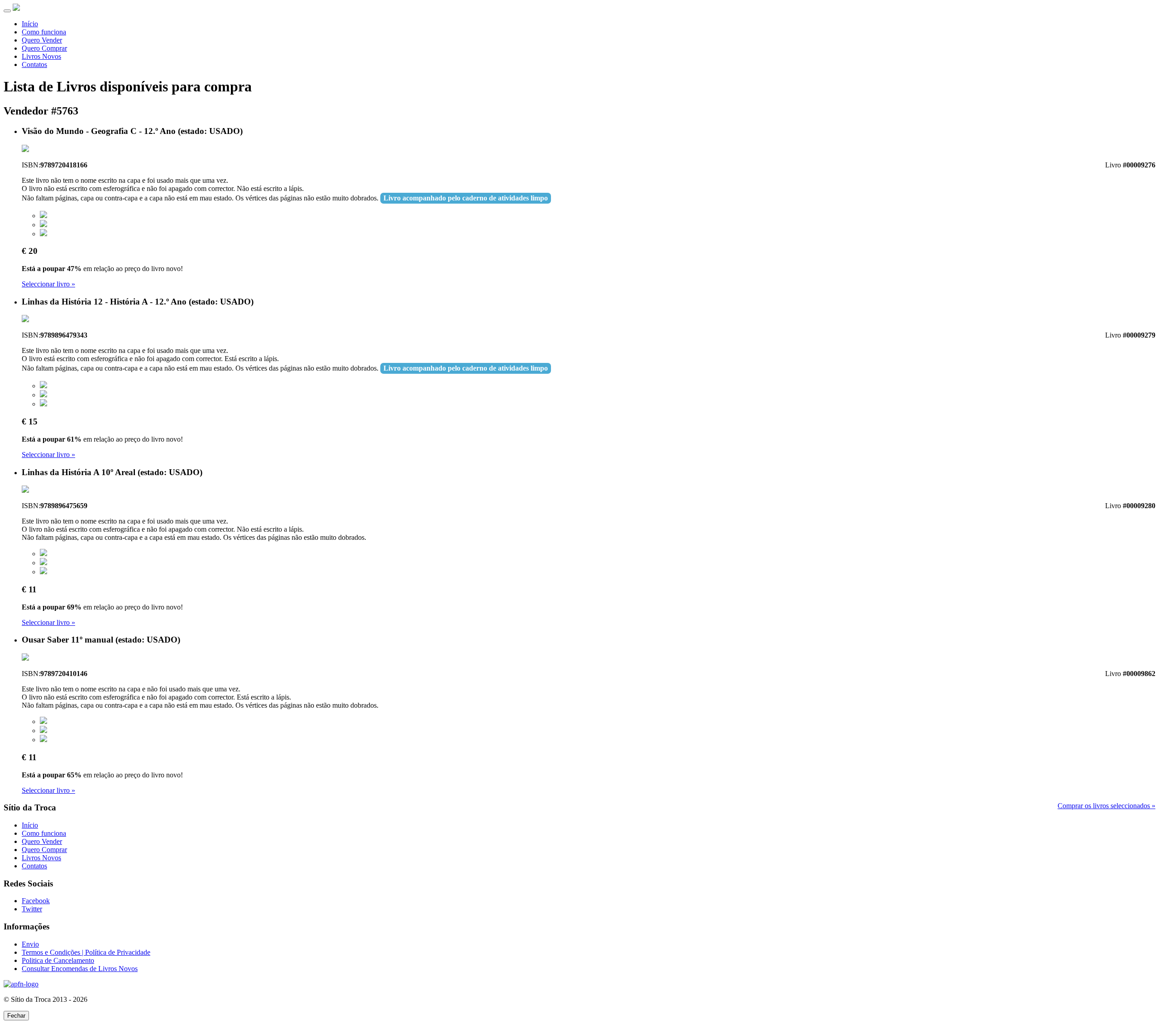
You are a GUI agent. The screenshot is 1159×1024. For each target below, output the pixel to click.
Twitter (32, 909)
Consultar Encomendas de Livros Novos (80, 968)
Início (30, 24)
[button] (43, 215)
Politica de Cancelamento (58, 960)
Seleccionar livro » (48, 284)
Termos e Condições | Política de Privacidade (86, 952)
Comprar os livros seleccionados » (1106, 806)
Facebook (36, 901)
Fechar (16, 1015)
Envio (30, 944)
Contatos (34, 64)
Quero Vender (42, 40)
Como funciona (44, 32)
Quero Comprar (44, 48)
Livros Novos (41, 56)
